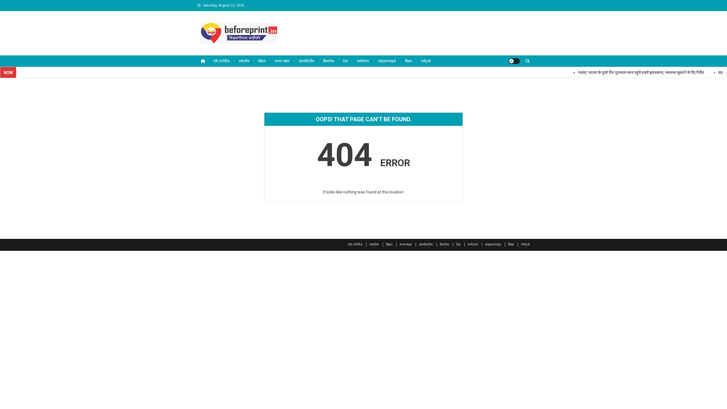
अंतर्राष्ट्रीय (306, 61)
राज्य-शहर (282, 61)
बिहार (262, 61)
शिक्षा (408, 61)
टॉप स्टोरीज (221, 61)
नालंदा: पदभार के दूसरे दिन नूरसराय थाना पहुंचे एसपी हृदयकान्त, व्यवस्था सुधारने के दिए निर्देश (632, 72)
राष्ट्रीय (244, 61)
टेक (345, 61)
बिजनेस (328, 61)
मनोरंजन (363, 61)
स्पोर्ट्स (426, 61)
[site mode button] (514, 61)
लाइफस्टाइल (387, 61)
